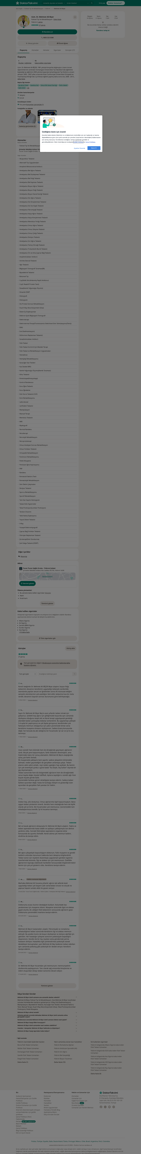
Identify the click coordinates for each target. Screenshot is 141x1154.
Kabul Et (94, 148)
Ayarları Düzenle (79, 148)
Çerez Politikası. (91, 142)
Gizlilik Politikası (78, 142)
